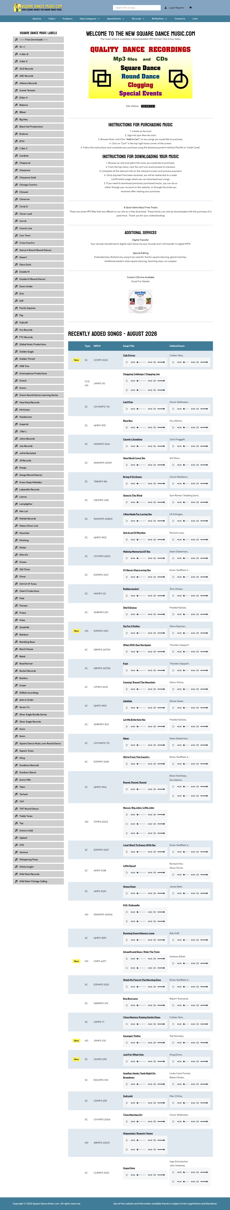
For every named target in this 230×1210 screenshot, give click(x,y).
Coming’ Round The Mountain (139, 682)
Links (195, 18)
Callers (51, 18)
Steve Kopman (177, 626)
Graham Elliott (177, 956)
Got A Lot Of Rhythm (134, 532)
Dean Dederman (179, 551)
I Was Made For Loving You (137, 514)
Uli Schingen (176, 514)
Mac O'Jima (176, 1096)
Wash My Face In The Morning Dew (142, 979)
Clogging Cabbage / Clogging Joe (141, 374)
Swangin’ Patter (132, 1035)
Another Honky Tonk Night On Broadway (139, 1075)
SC (86, 360)
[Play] (127, 362)
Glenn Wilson (177, 682)
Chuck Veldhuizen (179, 402)
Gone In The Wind (132, 495)
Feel (125, 663)
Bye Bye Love (130, 998)
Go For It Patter (131, 626)
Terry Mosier (176, 588)
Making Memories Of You (136, 551)
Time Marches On (132, 1114)
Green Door (129, 886)
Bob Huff (174, 933)
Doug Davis (176, 1054)
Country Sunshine (132, 439)
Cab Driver (129, 355)
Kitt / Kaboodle (131, 905)
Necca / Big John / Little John (138, 807)
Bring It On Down (132, 476)
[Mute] (154, 362)
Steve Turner (176, 867)
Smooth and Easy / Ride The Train (141, 951)
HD (86, 385)
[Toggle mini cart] (190, 8)
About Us (36, 18)
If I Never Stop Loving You (137, 570)
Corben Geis (176, 355)
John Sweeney (177, 1165)
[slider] (161, 362)
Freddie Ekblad (178, 607)
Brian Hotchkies (178, 775)
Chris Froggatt (177, 439)
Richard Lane (177, 532)
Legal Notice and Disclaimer (202, 1203)
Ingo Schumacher (179, 1161)
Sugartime (129, 1168)
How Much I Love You (134, 458)
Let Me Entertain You (134, 719)
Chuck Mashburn (178, 476)
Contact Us (180, 18)
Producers (67, 18)
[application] (145, 362)
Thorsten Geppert (179, 644)
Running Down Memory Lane (138, 933)
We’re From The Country (136, 757)
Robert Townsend (179, 998)
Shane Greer (176, 701)
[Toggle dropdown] (99, 19)
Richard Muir (176, 863)
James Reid (176, 886)
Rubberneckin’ (131, 588)
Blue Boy (128, 420)
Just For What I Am (133, 1054)
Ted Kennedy (176, 1035)
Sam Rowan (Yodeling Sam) (184, 495)
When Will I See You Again (137, 644)
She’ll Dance (130, 607)
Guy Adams (176, 420)
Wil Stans (175, 458)
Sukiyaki (128, 1096)
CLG (87, 381)
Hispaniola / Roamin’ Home (138, 1133)
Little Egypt (129, 865)
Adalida (127, 701)
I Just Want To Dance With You (139, 845)
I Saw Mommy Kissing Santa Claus (141, 1017)
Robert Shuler (177, 1077)
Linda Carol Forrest (180, 1073)
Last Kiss (128, 402)
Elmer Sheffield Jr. (179, 570)
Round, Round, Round (134, 782)
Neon (126, 738)
